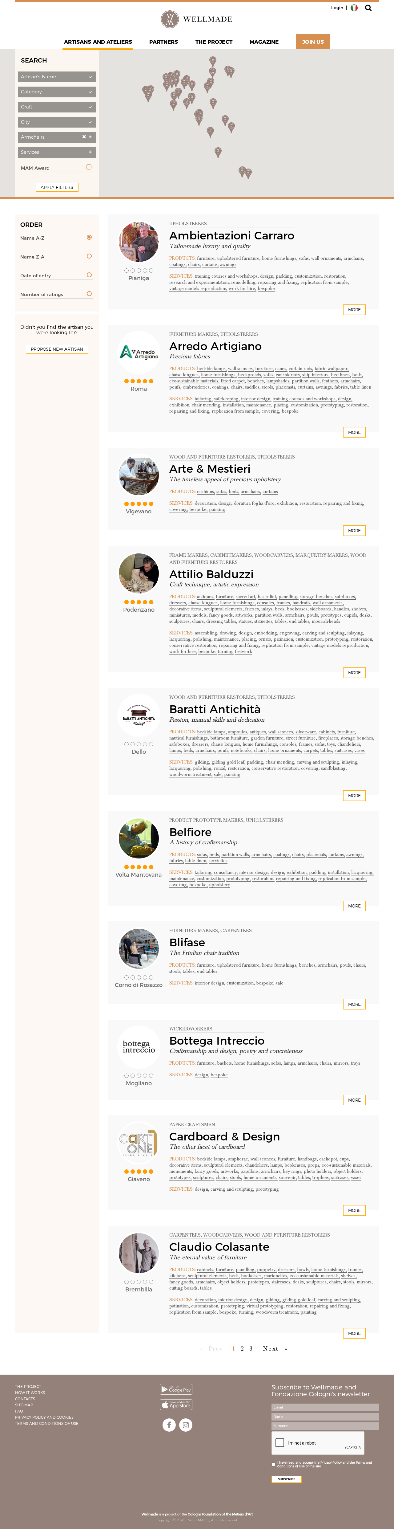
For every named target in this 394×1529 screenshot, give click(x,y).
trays (355, 1063)
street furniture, (301, 738)
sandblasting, (334, 768)
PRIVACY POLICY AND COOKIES (44, 1417)
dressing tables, (221, 621)
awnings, (324, 387)
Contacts (25, 1398)
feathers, (330, 381)
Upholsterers (188, 223)
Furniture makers (193, 334)
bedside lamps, (212, 368)
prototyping (267, 1189)
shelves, (359, 609)
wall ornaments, (326, 258)
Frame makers (188, 555)
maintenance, (259, 405)
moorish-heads (326, 621)
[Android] (176, 1389)
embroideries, (197, 387)
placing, (282, 405)
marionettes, (276, 1275)
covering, (271, 411)
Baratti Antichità (215, 709)
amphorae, (238, 1159)
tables (206, 1288)
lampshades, (278, 381)
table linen (360, 387)
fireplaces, (328, 738)
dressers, (178, 602)
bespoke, (198, 509)
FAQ (19, 1411)
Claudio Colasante (221, 1247)
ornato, (265, 639)
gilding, (202, 762)
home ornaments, (285, 750)
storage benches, (317, 596)
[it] (354, 7)
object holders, (348, 1171)
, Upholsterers (238, 334)
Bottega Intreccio (216, 1040)
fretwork (243, 651)
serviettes (218, 860)
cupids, (351, 615)
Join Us (313, 42)
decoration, (206, 503)
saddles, (253, 387)
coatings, (178, 264)
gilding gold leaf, (228, 762)
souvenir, (288, 1177)
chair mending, (207, 405)
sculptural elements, (224, 609)
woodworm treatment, (191, 774)
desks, (366, 615)
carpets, (311, 750)
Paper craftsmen (192, 1124)
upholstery (219, 884)
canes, (281, 368)
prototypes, (331, 615)
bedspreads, (250, 374)
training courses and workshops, (227, 276)
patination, (284, 639)
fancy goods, (221, 615)
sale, (218, 774)
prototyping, (332, 405)
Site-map (24, 1405)
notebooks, (242, 750)
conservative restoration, (193, 645)
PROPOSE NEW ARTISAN (57, 349)
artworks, (244, 615)
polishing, (203, 639)
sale (279, 983)
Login (337, 7)
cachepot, (328, 1159)
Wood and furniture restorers (212, 457)
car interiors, (288, 374)
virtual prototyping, (266, 1306)
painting (217, 509)
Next (271, 1348)
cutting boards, (184, 1288)
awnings (228, 264)
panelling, (289, 596)
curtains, (210, 264)
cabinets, (327, 732)
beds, (357, 374)
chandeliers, (349, 744)
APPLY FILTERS (57, 187)
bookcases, (298, 609)
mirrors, (342, 1063)
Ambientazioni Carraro (231, 235)
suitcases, (344, 750)
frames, (283, 602)
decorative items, (186, 609)
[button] (57, 76)
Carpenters (185, 1235)
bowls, (303, 1269)
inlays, (267, 609)
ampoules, (238, 732)
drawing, (228, 633)
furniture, (206, 258)
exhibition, (180, 405)
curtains (270, 491)
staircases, (281, 1282)
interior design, (256, 399)
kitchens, (178, 1275)
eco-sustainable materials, (194, 381)
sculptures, (180, 621)
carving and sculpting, (324, 633)
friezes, (252, 609)
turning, (226, 651)
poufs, (175, 387)
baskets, (225, 1063)
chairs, (194, 264)
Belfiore (190, 832)
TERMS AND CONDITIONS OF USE (46, 1423)
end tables (207, 971)
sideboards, (321, 609)
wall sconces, (241, 368)
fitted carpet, (233, 381)
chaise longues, (184, 374)
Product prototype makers (206, 820)
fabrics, (341, 387)
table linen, (196, 860)
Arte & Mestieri (210, 468)
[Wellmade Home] (197, 19)
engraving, (290, 633)
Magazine (264, 42)
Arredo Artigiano (215, 346)
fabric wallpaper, (332, 368)
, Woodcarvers (272, 555)
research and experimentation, (199, 282)
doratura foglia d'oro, (255, 503)
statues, (246, 621)
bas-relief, (267, 596)
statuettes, (264, 621)
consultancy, (226, 872)
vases (359, 750)
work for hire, (242, 288)
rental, (220, 768)
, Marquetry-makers (320, 555)
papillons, (250, 1171)
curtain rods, (301, 368)
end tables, (300, 621)
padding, (284, 276)
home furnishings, (280, 258)
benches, (256, 381)
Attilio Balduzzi (211, 574)
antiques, (206, 596)
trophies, (321, 1177)
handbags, (308, 1159)
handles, (342, 609)
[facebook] (169, 1425)
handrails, (302, 602)
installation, (234, 405)
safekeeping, (227, 399)
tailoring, (204, 399)
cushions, (206, 491)
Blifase (187, 942)
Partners (163, 42)
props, (314, 1165)
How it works (30, 1392)
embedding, (266, 633)
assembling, (207, 633)
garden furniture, (268, 738)
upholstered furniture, (239, 258)
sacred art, (246, 596)
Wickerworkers (190, 1029)
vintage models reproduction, (198, 288)
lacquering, (180, 639)
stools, (268, 387)
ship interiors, (316, 374)
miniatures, (180, 615)
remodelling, (244, 282)
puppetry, (267, 1269)
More (354, 309)
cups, (345, 1159)
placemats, (285, 387)
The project (213, 42)
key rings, (293, 1171)
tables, (281, 621)
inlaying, (355, 633)
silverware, (306, 732)
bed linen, (341, 374)
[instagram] (185, 1425)
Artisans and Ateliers (98, 42)
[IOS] (176, 1404)
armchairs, (354, 258)
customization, (309, 276)
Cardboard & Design (224, 1136)
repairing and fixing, (278, 282)
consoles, (266, 602)
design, (267, 276)
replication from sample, (324, 282)
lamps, (175, 750)
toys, (331, 744)
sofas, (304, 258)
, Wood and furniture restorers (286, 1235)
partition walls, (306, 381)
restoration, (335, 276)
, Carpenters (235, 930)
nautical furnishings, (189, 738)
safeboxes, (345, 596)
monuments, (181, 1171)
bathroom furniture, (229, 738)
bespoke (266, 288)
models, (200, 615)
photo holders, (318, 1171)
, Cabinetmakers (230, 555)
